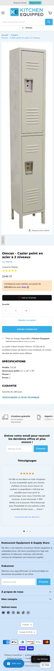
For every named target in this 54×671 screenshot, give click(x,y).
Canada (25, 632)
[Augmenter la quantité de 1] (26, 310)
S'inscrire (40, 448)
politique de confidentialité (36, 655)
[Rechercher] (49, 22)
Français (25, 624)
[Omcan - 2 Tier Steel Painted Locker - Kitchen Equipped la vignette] (3, 240)
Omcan (9, 261)
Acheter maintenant (27, 329)
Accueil (4, 35)
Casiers (14, 35)
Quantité (5, 304)
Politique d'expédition (13, 655)
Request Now (35, 3)
